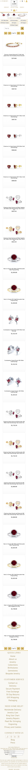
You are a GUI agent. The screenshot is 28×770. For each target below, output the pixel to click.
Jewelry (6, 7)
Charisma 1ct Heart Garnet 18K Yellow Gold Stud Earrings (14, 177)
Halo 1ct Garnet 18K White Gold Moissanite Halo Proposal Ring (14, 544)
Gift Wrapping (13, 697)
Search (22, 7)
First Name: (7, 751)
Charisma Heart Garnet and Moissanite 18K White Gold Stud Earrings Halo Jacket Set (14, 422)
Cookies (20, 763)
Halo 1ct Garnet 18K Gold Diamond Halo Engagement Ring (14, 636)
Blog (13, 739)
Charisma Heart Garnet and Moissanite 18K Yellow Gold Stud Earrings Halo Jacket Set (14, 453)
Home (8, 18)
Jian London (16, 769)
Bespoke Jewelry (13, 673)
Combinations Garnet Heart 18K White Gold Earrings (14, 330)
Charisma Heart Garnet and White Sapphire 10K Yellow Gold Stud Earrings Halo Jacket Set (14, 239)
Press (13, 742)
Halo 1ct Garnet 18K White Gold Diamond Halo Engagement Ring (14, 605)
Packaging (13, 700)
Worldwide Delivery (12, 709)
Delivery (12, 685)
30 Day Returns (12, 694)
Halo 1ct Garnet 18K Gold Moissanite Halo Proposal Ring (14, 575)
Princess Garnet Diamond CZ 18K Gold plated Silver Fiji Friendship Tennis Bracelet (14, 55)
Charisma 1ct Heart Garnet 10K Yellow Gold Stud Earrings (14, 116)
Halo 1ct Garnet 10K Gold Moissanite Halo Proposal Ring (14, 300)
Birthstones (13, 18)
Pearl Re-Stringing (13, 721)
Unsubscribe (14, 757)
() (16, 10)
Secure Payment (13, 688)
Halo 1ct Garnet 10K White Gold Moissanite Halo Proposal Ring (14, 269)
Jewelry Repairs (12, 718)
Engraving (13, 724)
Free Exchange (12, 691)
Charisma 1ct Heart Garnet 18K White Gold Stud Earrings (14, 147)
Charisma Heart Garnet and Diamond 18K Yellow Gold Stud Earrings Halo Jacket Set (14, 514)
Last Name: (7, 752)
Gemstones (13, 670)
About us (13, 659)
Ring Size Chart (12, 715)
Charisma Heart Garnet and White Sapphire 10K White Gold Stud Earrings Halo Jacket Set (14, 208)
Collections (14, 7)
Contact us (12, 683)
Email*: (7, 754)
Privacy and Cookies (12, 727)
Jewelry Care (12, 712)
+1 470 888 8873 (4, 1)
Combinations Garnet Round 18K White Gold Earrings (14, 361)
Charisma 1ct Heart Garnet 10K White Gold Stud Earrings (14, 86)
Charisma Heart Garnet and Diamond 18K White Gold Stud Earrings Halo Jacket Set (14, 483)
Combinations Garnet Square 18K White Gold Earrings (14, 391)
